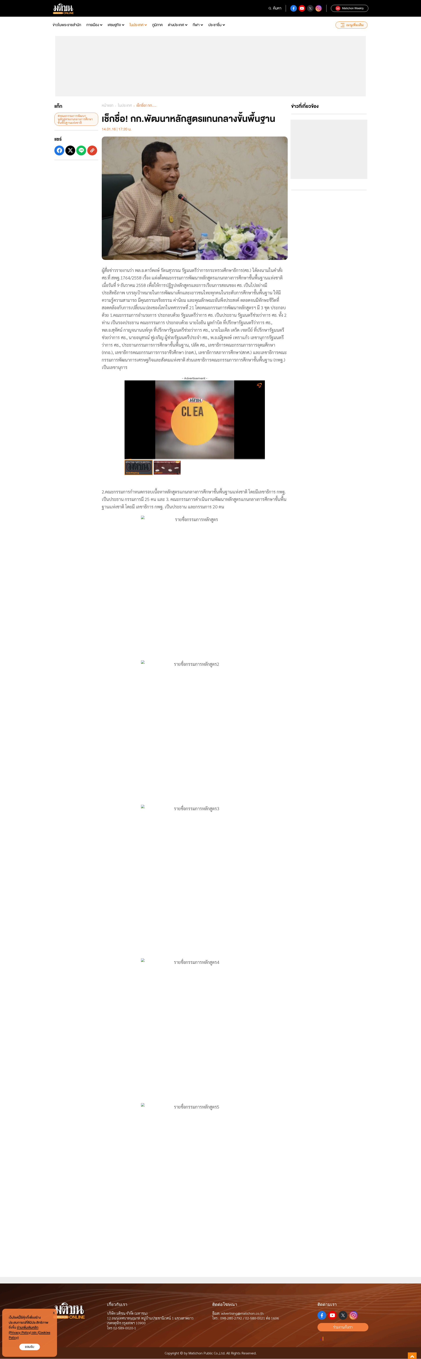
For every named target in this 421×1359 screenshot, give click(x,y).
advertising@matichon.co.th (242, 1313)
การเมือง (92, 25)
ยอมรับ (29, 1347)
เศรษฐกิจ (114, 25)
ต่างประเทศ (176, 25)
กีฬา (196, 25)
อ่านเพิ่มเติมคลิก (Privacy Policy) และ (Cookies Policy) (29, 1332)
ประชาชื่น (214, 25)
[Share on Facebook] (59, 150)
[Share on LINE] (81, 150)
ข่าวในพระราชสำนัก (67, 25)
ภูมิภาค (157, 25)
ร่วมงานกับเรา (343, 1327)
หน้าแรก (107, 105)
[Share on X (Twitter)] (70, 150)
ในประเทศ (136, 25)
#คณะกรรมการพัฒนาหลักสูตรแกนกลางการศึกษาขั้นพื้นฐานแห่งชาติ (75, 119)
